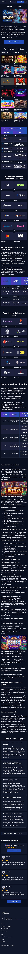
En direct (10, 52)
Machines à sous (22, 52)
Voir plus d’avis (14, 901)
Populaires (3, 52)
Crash (16, 52)
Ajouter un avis (14, 850)
